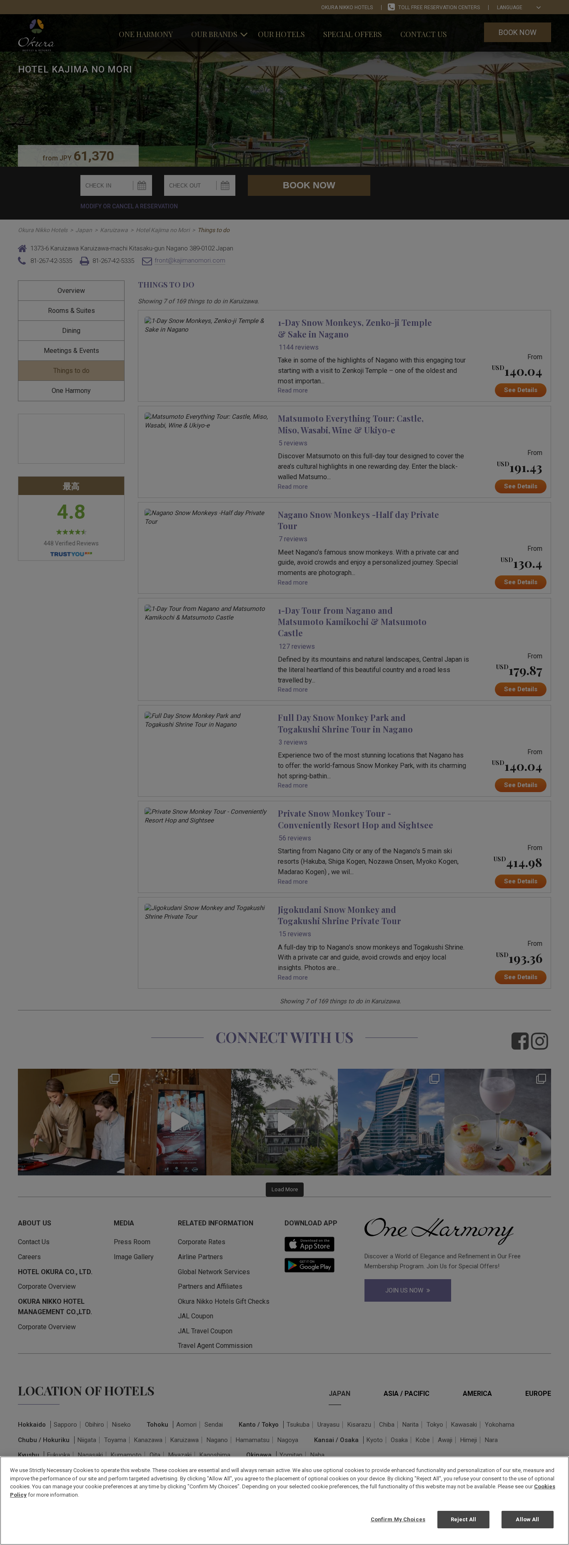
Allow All (527, 1519)
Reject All (463, 1519)
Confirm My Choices (398, 1519)
